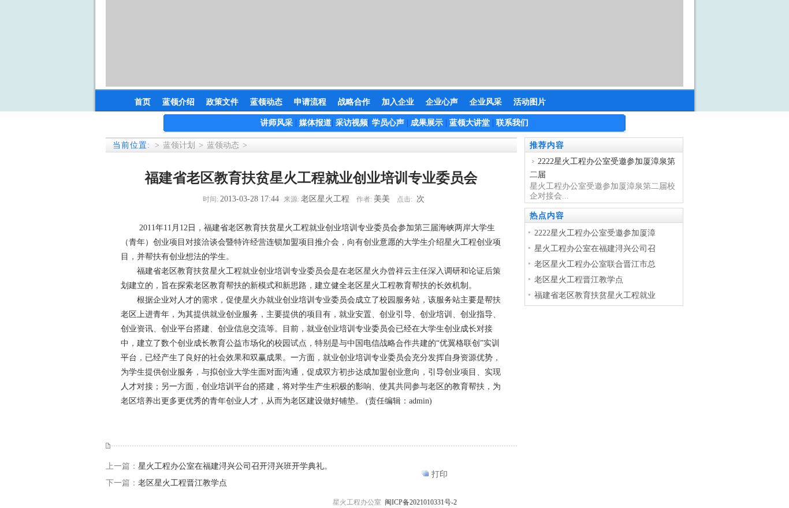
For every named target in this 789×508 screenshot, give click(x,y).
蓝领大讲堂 (469, 122)
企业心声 (442, 102)
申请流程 (310, 102)
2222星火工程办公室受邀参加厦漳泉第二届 (602, 168)
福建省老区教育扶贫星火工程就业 (595, 295)
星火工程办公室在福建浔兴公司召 (595, 248)
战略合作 (354, 102)
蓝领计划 (179, 145)
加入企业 (398, 102)
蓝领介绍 (178, 102)
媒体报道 (315, 122)
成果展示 (427, 122)
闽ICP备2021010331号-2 (421, 502)
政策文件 (222, 102)
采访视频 (352, 122)
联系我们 (512, 122)
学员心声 (388, 122)
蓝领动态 (266, 102)
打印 (439, 474)
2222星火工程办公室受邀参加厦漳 (595, 233)
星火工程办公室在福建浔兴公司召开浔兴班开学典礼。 (235, 466)
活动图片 (529, 102)
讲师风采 (276, 122)
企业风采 (486, 102)
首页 (143, 102)
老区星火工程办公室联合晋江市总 (595, 264)
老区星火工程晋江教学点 (182, 483)
